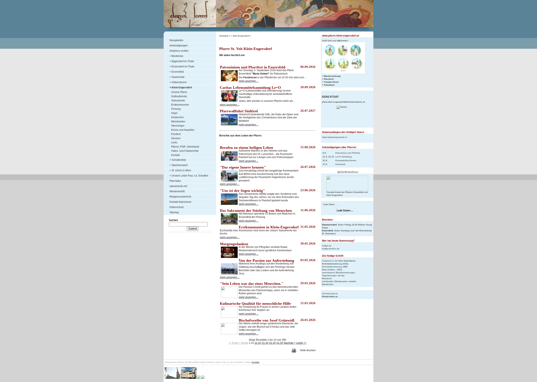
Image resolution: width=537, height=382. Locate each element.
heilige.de (326, 246)
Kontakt (255, 362)
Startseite (223, 36)
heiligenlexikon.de (330, 248)
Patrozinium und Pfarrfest (347, 153)
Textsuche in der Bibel (332, 261)
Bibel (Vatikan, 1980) (332, 269)
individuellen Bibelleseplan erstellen (339, 281)
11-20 (258, 342)
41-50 (279, 342)
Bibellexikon (328, 284)
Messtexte (327, 278)
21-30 (265, 342)
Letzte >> (301, 342)
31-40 (272, 342)
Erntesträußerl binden (345, 160)
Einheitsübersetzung (332, 267)
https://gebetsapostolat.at (334, 137)
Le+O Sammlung (343, 157)
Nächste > (289, 342)
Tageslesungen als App (333, 275)
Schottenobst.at (330, 293)
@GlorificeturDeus (347, 172)
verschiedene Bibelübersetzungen (338, 272)
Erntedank (340, 164)
